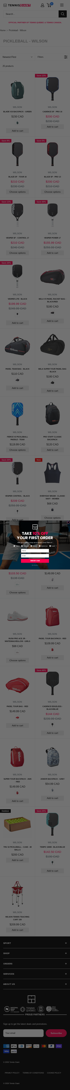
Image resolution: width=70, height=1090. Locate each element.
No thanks (35, 565)
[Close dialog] (68, 522)
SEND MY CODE (35, 561)
